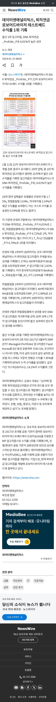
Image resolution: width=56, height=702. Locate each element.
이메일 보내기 (10, 504)
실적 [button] (6, 587)
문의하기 (28, 681)
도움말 (28, 670)
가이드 (28, 663)
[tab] (28, 649)
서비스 (28, 656)
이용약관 (32, 697)
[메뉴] (3, 10)
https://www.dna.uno (26, 477)
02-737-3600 (29, 676)
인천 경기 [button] (18, 587)
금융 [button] (6, 580)
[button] (4, 65)
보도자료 (28, 649)
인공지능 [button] (38, 580)
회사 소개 (22, 697)
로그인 (13, 697)
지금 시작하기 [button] (13, 617)
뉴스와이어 (16, 74)
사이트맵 (42, 697)
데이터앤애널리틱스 (13, 54)
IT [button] (28, 580)
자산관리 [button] (17, 580)
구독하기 (47, 558)
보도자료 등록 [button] (28, 639)
